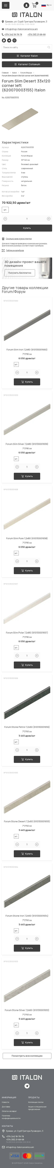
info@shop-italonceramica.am (21, 29)
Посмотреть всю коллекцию (27, 1055)
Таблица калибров (15, 250)
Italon (14, 73)
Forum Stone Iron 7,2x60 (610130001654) (27, 915)
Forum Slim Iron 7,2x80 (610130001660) (27, 349)
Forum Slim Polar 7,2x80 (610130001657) (27, 632)
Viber (14, 40)
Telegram (9, 40)
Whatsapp (4, 40)
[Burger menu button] (5, 5)
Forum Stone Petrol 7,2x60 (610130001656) (27, 727)
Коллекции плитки (35, 1102)
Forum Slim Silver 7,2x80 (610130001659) (27, 444)
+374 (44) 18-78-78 (13, 34)
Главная (5, 73)
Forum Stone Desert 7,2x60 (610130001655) (27, 821)
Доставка (6, 1106)
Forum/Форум (26, 73)
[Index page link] (27, 14)
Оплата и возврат (9, 1111)
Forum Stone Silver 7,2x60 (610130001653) (27, 1010)
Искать (49, 47)
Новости (5, 1102)
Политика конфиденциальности (11, 1116)
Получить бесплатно (19, 272)
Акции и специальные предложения (37, 1107)
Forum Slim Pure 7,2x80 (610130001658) (27, 538)
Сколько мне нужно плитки (19, 239)
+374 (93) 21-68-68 (36, 34)
